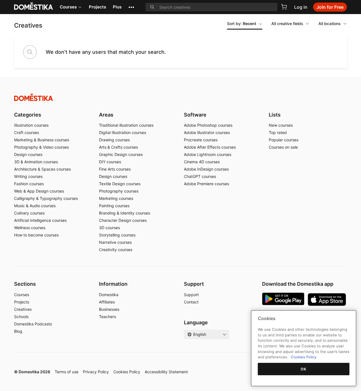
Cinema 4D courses (202, 161)
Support (191, 294)
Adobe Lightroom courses (207, 154)
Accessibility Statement (166, 371)
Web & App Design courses (39, 191)
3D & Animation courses (36, 161)
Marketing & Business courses (41, 139)
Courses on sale (283, 147)
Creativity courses (115, 249)
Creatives (23, 309)
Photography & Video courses (41, 147)
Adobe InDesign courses (206, 169)
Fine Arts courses (115, 169)
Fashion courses (29, 183)
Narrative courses (115, 242)
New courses (281, 125)
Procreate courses (200, 139)
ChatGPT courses (200, 176)
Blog (18, 331)
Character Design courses (123, 220)
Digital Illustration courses (122, 132)
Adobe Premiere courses (206, 183)
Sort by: (241, 23)
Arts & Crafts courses (118, 147)
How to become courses (36, 235)
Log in (300, 7)
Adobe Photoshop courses (208, 125)
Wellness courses (29, 227)
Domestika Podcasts (33, 323)
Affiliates (107, 302)
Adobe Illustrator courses (207, 132)
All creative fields (287, 23)
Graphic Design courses (121, 154)
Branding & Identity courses (124, 213)
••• (131, 7)
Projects (97, 7)
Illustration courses (31, 125)
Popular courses (283, 139)
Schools (21, 316)
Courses (68, 7)
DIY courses (110, 161)
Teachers (107, 316)
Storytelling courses (117, 235)
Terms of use (66, 371)
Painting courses (114, 205)
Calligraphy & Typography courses (46, 198)
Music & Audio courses (35, 205)
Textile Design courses (119, 183)
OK (303, 369)
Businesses (109, 309)
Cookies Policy (126, 371)
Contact (191, 302)
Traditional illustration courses (126, 125)
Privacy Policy (96, 371)
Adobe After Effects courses (210, 147)
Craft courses (26, 132)
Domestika (108, 294)
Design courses (28, 154)
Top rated (278, 132)
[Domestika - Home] (180, 97)
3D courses (109, 227)
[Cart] (284, 6)
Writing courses (28, 176)
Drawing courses (114, 139)
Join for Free (330, 7)
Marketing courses (116, 198)
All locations (329, 23)
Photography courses (118, 191)
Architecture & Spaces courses (42, 169)
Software (195, 115)
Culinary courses (29, 213)
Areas (106, 115)
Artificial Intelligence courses (40, 220)
